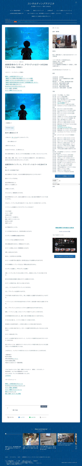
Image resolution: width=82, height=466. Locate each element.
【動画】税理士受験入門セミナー (13, 84)
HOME (6, 457)
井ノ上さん (14, 137)
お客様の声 (50, 10)
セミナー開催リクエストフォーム (64, 10)
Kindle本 (59, 125)
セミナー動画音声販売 (15, 10)
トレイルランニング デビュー (64, 127)
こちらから (8, 375)
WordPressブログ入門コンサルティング (15, 86)
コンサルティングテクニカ (40, 3)
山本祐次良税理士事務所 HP (16, 13)
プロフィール (69, 13)
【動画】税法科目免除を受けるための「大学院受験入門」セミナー (21, 82)
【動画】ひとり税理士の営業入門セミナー (41, 16)
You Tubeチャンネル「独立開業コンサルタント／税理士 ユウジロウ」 (44, 13)
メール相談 (26, 10)
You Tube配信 (61, 102)
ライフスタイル (13, 457)
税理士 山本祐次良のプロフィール (14, 76)
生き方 (19, 457)
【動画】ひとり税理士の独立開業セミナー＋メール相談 (19, 78)
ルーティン (15, 358)
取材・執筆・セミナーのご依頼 (13, 393)
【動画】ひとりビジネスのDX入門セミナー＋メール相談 (19, 80)
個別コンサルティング (38, 10)
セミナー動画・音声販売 (11, 88)
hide (12, 127)
